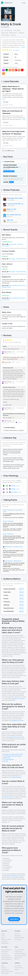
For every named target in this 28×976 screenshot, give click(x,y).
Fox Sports (5, 27)
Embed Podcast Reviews (18, 958)
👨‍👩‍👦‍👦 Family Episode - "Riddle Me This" (12, 561)
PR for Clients (5, 951)
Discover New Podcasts (20, 955)
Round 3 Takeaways (8, 521)
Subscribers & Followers (20, 953)
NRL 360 (10, 220)
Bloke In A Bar (11, 209)
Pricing (3, 935)
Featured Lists (5, 969)
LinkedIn (17, 969)
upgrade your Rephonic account (13, 875)
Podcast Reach (18, 951)
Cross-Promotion (6, 955)
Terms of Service (19, 967)
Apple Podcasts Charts (7, 971)
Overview (17, 933)
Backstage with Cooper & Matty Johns (16, 198)
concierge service (6, 796)
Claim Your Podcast (6, 939)
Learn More (14, 919)
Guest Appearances (6, 949)
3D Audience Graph (19, 949)
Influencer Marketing (7, 957)
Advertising (4, 953)
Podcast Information (19, 937)
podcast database (16, 777)
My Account (4, 941)
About (3, 937)
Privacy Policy (18, 965)
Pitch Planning (18, 939)
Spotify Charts (5, 973)
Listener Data (18, 935)
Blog (3, 965)
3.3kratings (16, 50)
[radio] (3, 50)
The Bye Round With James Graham (16, 204)
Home (3, 933)
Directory (4, 967)
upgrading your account (17, 720)
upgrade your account (17, 698)
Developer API (5, 943)
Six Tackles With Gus (14, 214)
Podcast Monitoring (6, 959)
